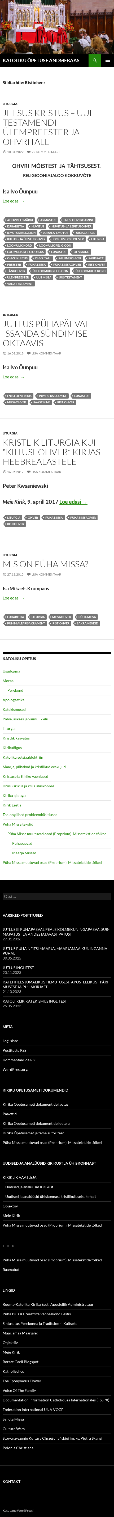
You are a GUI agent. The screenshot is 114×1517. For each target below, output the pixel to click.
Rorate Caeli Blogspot (20, 1361)
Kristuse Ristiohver (68, 239)
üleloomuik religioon (50, 271)
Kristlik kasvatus (16, 738)
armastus (48, 220)
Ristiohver (96, 264)
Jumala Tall (85, 232)
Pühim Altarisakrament (26, 623)
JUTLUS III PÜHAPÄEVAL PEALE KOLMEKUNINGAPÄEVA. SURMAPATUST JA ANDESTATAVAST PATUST (56, 931)
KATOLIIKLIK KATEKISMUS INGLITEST (35, 1001)
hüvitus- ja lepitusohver (71, 226)
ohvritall (43, 258)
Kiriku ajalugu (14, 795)
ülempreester (18, 277)
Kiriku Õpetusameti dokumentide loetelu (36, 1123)
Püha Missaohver (67, 264)
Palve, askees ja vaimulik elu (25, 719)
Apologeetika (13, 700)
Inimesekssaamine (53, 396)
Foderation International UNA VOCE (33, 1409)
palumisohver (70, 258)
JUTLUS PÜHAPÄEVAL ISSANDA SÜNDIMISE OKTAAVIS (46, 333)
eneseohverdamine (79, 220)
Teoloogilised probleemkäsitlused (30, 814)
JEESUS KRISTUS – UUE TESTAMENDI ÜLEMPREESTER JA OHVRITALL (49, 127)
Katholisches (13, 1371)
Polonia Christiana (18, 1448)
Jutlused (10, 315)
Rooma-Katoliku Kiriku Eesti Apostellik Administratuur (48, 1304)
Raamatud (11, 1269)
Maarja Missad (24, 853)
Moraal (9, 680)
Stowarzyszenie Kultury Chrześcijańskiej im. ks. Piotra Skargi (52, 1438)
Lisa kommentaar (46, 353)
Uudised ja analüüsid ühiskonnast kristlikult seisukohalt (50, 1196)
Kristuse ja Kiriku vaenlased (25, 776)
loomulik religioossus (25, 251)
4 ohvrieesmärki (20, 220)
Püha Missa (37, 264)
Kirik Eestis (12, 805)
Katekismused (14, 709)
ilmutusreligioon (21, 232)
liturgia (97, 239)
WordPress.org (15, 1069)
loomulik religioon (55, 245)
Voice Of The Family (19, 1390)
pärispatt (96, 258)
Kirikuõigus (12, 747)
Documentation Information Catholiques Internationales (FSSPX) (56, 1400)
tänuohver (16, 271)
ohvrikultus (17, 258)
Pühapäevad (22, 843)
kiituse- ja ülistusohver (26, 239)
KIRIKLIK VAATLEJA (20, 1177)
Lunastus (58, 251)
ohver (33, 517)
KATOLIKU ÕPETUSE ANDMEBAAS (41, 60)
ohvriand (81, 251)
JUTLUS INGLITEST (18, 967)
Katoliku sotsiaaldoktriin (23, 757)
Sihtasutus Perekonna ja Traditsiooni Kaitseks (40, 1323)
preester (14, 264)
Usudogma (11, 671)
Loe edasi (14, 200)
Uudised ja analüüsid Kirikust (29, 1187)
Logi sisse (10, 1040)
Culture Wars (14, 1428)
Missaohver (16, 402)
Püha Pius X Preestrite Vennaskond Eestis (37, 1314)
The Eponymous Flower (22, 1381)
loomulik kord (19, 245)
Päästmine (41, 402)
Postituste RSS (14, 1050)
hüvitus (38, 226)
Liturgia (10, 104)
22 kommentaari (46, 152)
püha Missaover (83, 517)
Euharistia (15, 226)
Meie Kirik (11, 1215)
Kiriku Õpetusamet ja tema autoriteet (33, 1133)
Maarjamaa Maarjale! (20, 1333)
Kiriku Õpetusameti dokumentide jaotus (35, 1104)
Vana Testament (20, 283)
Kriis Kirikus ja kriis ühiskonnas (28, 786)
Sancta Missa (13, 1419)
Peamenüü (107, 60)
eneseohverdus (19, 396)
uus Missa (43, 277)
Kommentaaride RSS (19, 1060)
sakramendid (87, 623)
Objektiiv (10, 1206)
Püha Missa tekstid (18, 824)
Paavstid (10, 1114)
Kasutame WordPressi (18, 1510)
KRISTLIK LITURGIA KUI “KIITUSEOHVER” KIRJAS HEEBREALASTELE (51, 452)
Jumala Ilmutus (55, 232)
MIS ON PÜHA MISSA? (45, 564)
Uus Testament (70, 277)
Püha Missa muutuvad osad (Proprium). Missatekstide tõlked (57, 833)
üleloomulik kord (91, 271)
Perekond (15, 690)
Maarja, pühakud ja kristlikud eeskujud (34, 766)
